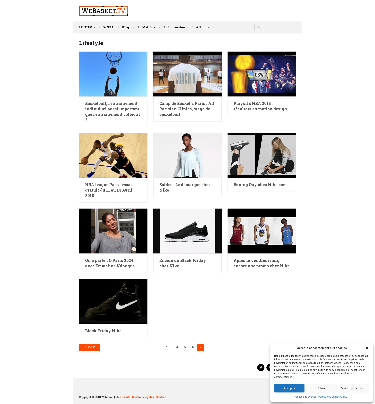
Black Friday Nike (103, 330)
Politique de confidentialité (332, 396)
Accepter (289, 388)
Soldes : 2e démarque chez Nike (185, 187)
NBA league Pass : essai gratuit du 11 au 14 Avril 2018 (108, 190)
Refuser (322, 388)
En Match (144, 27)
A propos (203, 27)
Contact (161, 397)
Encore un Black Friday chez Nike (182, 263)
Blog (125, 27)
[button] (367, 348)
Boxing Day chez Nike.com (260, 184)
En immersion (174, 27)
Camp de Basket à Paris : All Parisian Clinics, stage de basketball (186, 109)
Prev (91, 347)
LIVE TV (85, 27)
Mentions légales (143, 397)
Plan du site (122, 397)
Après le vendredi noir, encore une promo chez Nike (262, 263)
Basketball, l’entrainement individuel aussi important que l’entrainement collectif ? (112, 111)
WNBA (108, 27)
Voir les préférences (354, 388)
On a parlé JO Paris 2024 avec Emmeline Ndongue (110, 263)
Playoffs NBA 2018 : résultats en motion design (260, 106)
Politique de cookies (305, 396)
